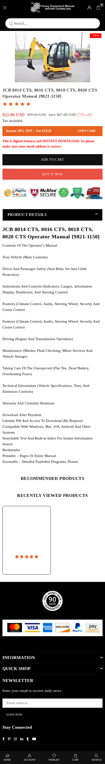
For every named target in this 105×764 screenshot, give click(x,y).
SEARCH (96, 759)
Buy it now (52, 174)
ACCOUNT (29, 759)
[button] (98, 7)
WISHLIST (54, 759)
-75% (95, 35)
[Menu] (4, 7)
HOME (7, 759)
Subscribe (14, 714)
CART (75, 759)
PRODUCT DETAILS (27, 215)
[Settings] (89, 7)
